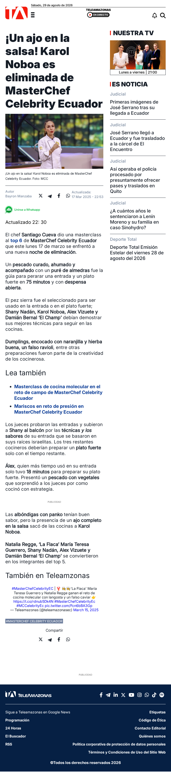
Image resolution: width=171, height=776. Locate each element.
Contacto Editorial (150, 728)
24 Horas (13, 728)
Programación (17, 720)
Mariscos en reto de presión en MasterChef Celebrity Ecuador (49, 409)
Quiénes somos (152, 736)
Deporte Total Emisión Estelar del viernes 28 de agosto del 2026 (137, 252)
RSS (8, 744)
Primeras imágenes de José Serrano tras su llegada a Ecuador (134, 107)
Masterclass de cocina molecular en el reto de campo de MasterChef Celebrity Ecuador (58, 392)
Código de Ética (152, 720)
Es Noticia (130, 84)
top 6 (16, 240)
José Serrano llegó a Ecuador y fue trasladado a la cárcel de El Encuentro (137, 141)
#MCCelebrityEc (30, 605)
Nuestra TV (133, 33)
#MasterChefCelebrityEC (32, 588)
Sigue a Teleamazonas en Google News (37, 712)
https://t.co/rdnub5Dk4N (33, 601)
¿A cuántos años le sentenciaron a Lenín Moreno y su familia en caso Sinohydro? (134, 219)
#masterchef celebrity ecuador (34, 621)
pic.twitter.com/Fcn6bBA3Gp (68, 605)
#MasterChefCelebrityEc (74, 601)
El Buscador (15, 736)
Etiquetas (157, 712)
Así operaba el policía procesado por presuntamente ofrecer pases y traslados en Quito (135, 180)
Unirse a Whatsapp (27, 209)
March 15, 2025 (85, 610)
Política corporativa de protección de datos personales (119, 744)
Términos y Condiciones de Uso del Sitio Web (127, 752)
